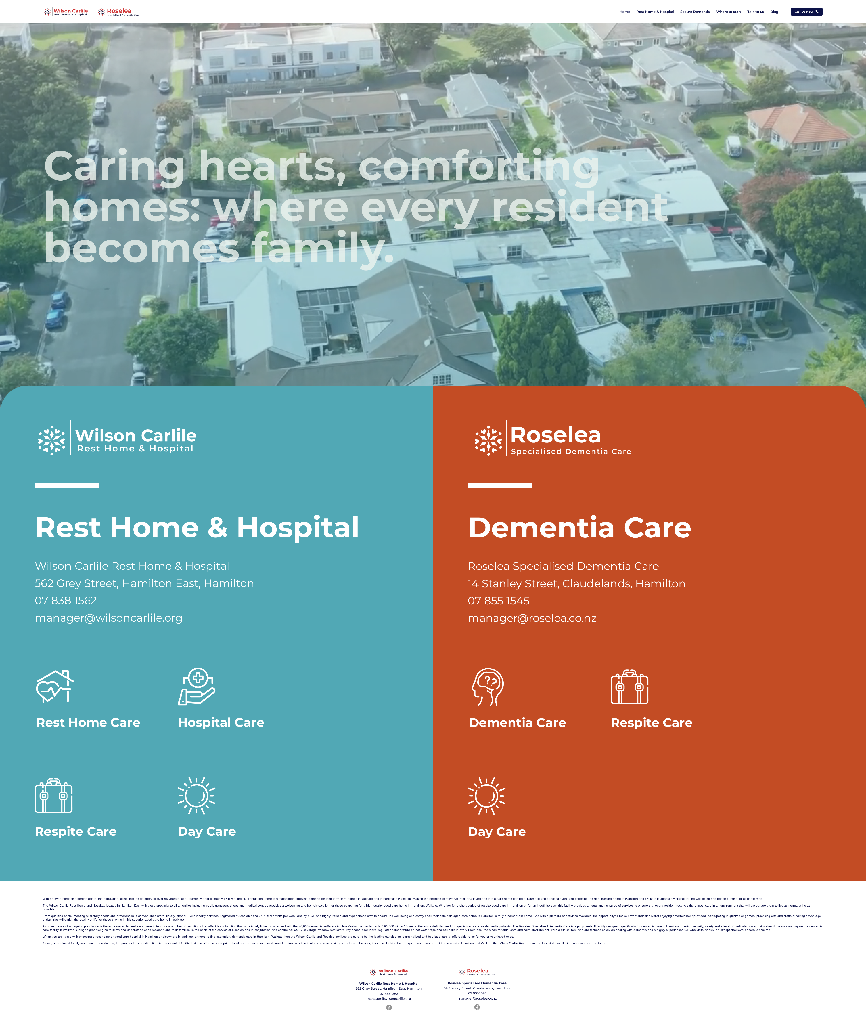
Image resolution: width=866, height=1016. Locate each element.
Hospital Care (221, 722)
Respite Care (652, 722)
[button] (807, 12)
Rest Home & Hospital (197, 527)
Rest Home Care (88, 722)
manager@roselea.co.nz (532, 618)
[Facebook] (477, 1007)
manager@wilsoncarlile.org (109, 617)
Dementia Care (517, 722)
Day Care (497, 831)
